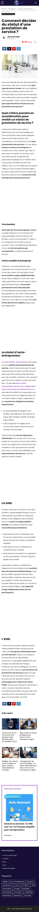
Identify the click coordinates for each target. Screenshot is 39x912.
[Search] (35, 3)
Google (17, 888)
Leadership (29, 892)
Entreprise (12, 9)
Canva (17, 885)
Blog (4, 862)
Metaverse (7, 895)
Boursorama (7, 885)
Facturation (7, 888)
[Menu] (2, 3)
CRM (33, 885)
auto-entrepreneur (17, 881)
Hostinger (25, 888)
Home (4, 9)
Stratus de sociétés (24, 9)
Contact (6, 859)
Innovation (18, 892)
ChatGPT (25, 885)
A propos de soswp (10, 855)
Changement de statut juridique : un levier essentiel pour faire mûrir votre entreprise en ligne (28, 765)
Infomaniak (7, 892)
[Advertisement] (19, 202)
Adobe (5, 881)
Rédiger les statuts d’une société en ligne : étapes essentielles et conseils (10, 765)
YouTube (27, 895)
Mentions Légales (9, 868)
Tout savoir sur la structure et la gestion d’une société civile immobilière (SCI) (9, 737)
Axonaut (30, 881)
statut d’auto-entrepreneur (16, 362)
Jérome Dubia (13, 37)
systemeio (17, 895)
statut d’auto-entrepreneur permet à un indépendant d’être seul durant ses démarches (19, 386)
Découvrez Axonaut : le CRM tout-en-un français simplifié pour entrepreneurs (19, 826)
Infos (4, 865)
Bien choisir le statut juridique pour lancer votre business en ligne (28, 736)
